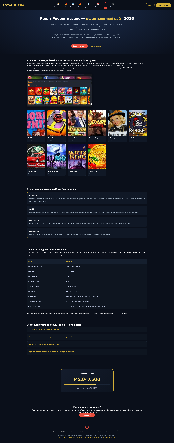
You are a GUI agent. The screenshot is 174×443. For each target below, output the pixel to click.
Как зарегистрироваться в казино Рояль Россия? (46, 329)
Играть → (87, 415)
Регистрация (96, 46)
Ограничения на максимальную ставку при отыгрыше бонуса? (51, 352)
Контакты (73, 5)
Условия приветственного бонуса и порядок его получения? (50, 337)
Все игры (113, 5)
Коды (66, 5)
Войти (150, 5)
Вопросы (105, 5)
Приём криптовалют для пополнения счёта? (45, 344)
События (97, 5)
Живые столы (58, 5)
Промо (80, 5)
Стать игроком (163, 5)
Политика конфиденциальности (70, 437)
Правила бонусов (108, 437)
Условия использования (92, 437)
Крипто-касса (88, 5)
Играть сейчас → (79, 46)
